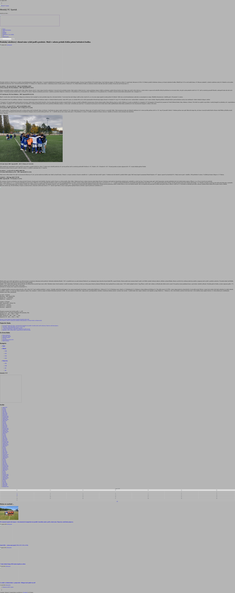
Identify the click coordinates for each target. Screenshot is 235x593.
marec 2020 (4, 483)
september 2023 (5, 444)
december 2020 (5, 474)
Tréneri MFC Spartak (6, 336)
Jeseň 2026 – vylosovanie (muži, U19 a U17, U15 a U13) (13, 326)
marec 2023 (4, 451)
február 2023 (4, 452)
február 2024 (4, 439)
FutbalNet (4, 32)
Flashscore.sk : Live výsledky (8, 34)
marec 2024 (4, 438)
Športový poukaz (5, 340)
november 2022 (5, 454)
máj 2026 (4, 410)
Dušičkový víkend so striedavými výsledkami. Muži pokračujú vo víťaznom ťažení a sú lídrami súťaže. (21, 320)
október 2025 (5, 418)
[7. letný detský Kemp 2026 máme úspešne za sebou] (9, 561)
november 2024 (5, 429)
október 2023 (5, 443)
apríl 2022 (4, 462)
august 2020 (4, 478)
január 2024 (4, 440)
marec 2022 (4, 463)
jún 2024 (4, 434)
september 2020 (5, 477)
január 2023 (4, 453)
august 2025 (4, 420)
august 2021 (4, 470)
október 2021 (5, 467)
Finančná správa (5, 36)
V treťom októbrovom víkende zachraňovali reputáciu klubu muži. (14, 319)
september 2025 (5, 419)
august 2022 (4, 458)
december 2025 (5, 416)
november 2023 (5, 442)
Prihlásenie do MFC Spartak (7, 587)
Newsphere (25, 592)
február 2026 (4, 413)
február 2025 (4, 426)
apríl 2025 (4, 423)
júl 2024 (4, 433)
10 (17, 495)
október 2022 (5, 455)
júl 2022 (4, 459)
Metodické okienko (6, 337)
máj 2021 (4, 473)
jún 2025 (4, 421)
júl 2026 (4, 408)
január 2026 (4, 415)
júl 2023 (4, 447)
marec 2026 (4, 412)
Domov (3, 29)
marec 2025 (4, 425)
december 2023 (5, 441)
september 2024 (5, 431)
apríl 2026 (4, 411)
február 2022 (4, 464)
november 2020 (5, 475)
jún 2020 (4, 481)
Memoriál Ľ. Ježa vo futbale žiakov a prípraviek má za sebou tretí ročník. (16, 330)
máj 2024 (4, 436)
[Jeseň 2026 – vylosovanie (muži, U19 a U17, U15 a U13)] (6, 542)
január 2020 (4, 485)
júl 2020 (4, 480)
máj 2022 (4, 461)
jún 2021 (4, 472)
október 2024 (5, 430)
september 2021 (5, 469)
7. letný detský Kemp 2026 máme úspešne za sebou (12, 327)
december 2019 (5, 486)
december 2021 (5, 465)
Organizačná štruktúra (6, 30)
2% (3, 35)
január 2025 (4, 427)
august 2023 (4, 445)
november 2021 (5, 466)
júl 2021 (4, 471)
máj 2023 (4, 449)
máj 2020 (4, 482)
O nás (3, 31)
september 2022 (5, 456)
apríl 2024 (4, 437)
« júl (117, 501)
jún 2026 (4, 409)
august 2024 (4, 432)
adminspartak (9, 44)
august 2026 (4, 407)
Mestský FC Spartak (8, 9)
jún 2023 (4, 448)
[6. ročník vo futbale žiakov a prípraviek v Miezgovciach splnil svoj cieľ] (9, 580)
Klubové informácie (6, 335)
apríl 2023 (4, 450)
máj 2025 (4, 422)
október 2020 (5, 476)
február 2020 (4, 484)
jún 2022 (4, 460)
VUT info (4, 338)
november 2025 (5, 417)
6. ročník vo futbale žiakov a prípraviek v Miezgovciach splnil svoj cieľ (16, 328)
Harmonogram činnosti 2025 (8, 339)
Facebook (4, 33)
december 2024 (5, 428)
